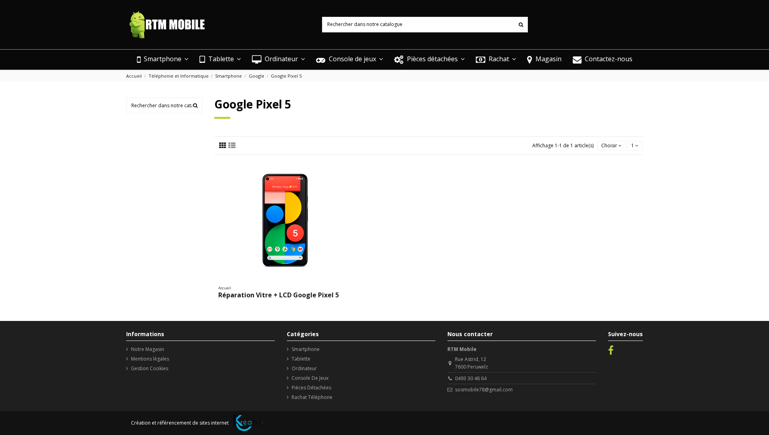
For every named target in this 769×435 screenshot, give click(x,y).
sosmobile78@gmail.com (484, 389)
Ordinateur (304, 368)
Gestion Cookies (149, 368)
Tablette (301, 358)
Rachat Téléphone (312, 397)
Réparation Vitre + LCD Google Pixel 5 (278, 295)
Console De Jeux (310, 378)
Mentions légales (150, 358)
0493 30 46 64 (471, 378)
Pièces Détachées (311, 387)
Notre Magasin (147, 349)
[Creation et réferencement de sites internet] (248, 423)
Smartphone (306, 349)
